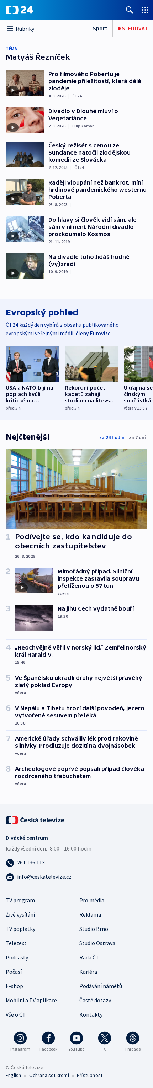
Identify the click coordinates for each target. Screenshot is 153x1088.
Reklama (90, 914)
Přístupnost (89, 1075)
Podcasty (17, 957)
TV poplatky (20, 928)
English (13, 1075)
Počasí (14, 971)
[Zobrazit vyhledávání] (129, 10)
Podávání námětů (100, 985)
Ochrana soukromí (49, 1075)
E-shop (14, 985)
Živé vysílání (20, 914)
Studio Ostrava (97, 943)
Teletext (16, 943)
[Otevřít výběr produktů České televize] (145, 10)
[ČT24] (19, 10)
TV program (20, 900)
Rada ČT (89, 957)
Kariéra (88, 971)
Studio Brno (93, 928)
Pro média (91, 900)
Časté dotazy (95, 1000)
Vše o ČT (16, 1014)
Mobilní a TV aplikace (31, 1000)
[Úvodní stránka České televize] (35, 819)
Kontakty (90, 1014)
